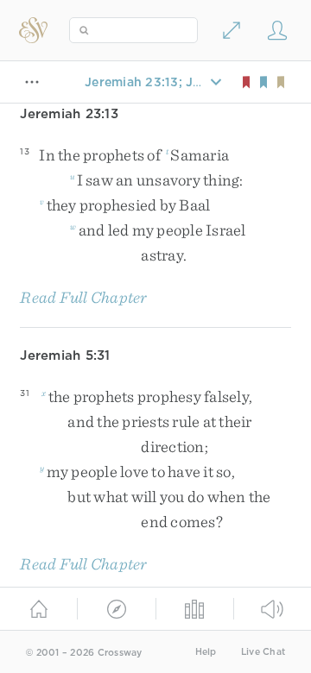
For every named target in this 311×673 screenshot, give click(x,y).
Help (206, 651)
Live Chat (263, 651)
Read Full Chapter (83, 297)
